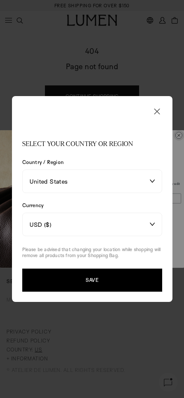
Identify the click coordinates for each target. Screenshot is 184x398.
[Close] (157, 111)
